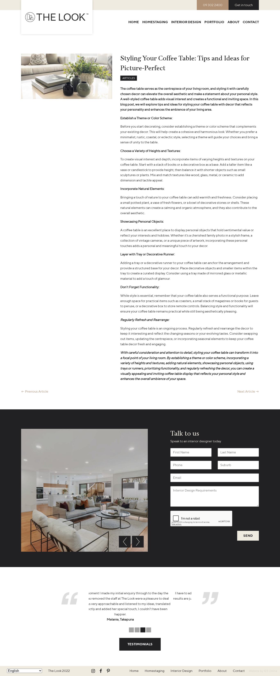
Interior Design (186, 22)
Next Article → (248, 391)
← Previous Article (34, 391)
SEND (248, 536)
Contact (251, 22)
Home (133, 22)
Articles (128, 78)
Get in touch (244, 5)
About (233, 22)
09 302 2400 (212, 5)
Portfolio (214, 22)
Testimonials (140, 644)
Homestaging (155, 22)
